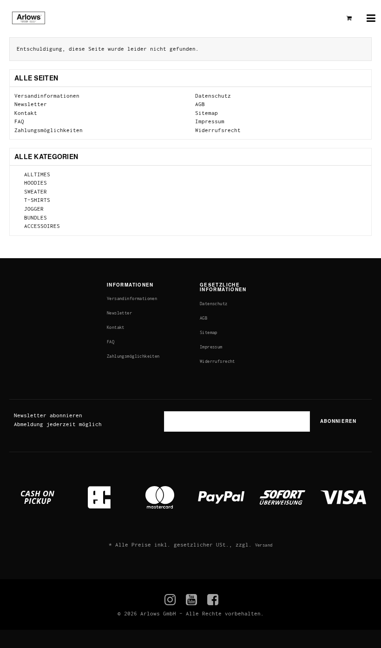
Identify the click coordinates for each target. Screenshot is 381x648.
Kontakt (25, 113)
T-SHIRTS (35, 200)
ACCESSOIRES (40, 226)
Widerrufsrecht (218, 130)
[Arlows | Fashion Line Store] (33, 18)
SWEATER (34, 191)
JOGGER (32, 209)
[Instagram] (170, 600)
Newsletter (30, 104)
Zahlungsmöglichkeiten (48, 130)
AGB (200, 104)
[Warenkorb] (349, 18)
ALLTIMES (35, 174)
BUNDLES (34, 217)
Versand (264, 545)
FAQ (19, 121)
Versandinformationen (46, 96)
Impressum (209, 121)
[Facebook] (213, 600)
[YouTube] (191, 600)
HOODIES (34, 183)
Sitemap (206, 113)
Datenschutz (213, 96)
